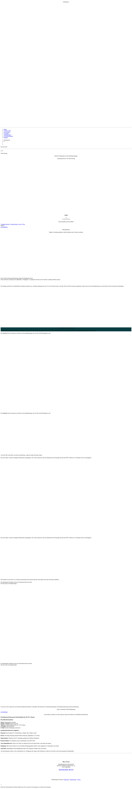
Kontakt (6, 137)
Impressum (66, 779)
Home (5, 129)
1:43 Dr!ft (6, 133)
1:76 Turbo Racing (8, 136)
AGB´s (79, 779)
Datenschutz (73, 779)
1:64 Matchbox (7, 134)
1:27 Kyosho (7, 132)
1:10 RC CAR (7, 130)
